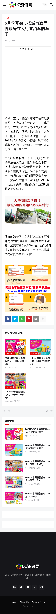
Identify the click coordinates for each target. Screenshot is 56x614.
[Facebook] (8, 319)
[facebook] (14, 587)
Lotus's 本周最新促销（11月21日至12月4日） (15, 394)
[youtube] (28, 587)
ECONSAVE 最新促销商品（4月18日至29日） (15, 361)
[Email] (36, 319)
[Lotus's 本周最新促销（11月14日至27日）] (14, 482)
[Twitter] (15, 319)
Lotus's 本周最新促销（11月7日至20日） (37, 495)
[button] (4, 4)
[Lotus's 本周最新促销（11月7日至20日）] (14, 498)
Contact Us (28, 606)
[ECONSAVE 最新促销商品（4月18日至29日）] (14, 434)
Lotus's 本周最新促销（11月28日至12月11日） (40, 361)
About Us (24, 602)
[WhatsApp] (22, 319)
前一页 (49, 411)
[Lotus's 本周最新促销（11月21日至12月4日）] (14, 466)
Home (14, 602)
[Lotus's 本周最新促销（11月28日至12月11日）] (14, 450)
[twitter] (21, 587)
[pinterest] (41, 587)
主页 (7, 18)
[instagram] (34, 587)
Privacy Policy (38, 602)
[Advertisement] (28, 79)
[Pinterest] (29, 319)
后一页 (6, 411)
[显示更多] (43, 319)
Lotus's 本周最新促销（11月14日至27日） (37, 479)
